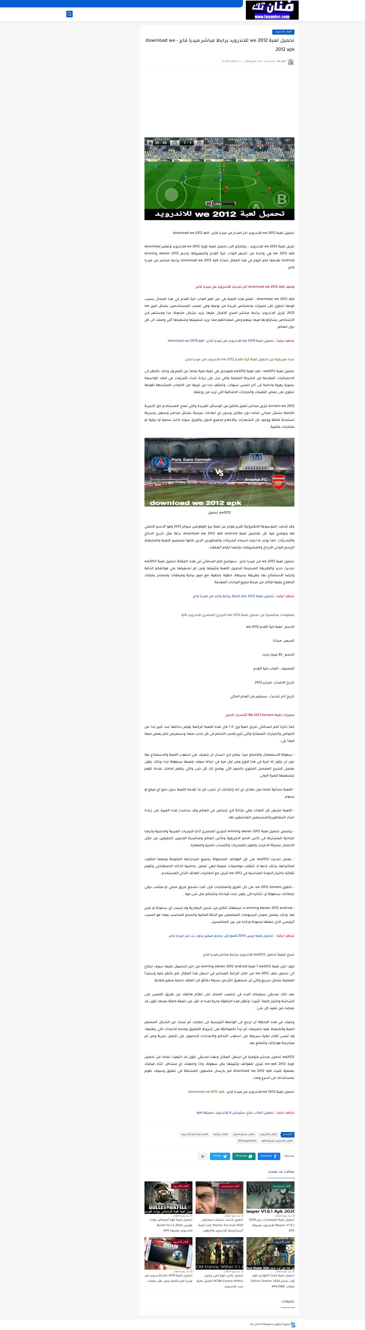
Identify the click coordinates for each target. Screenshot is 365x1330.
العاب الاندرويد (283, 32)
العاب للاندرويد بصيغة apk (277, 1141)
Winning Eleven (247, 1141)
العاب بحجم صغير (243, 1134)
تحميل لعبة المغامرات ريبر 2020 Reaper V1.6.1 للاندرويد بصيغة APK (271, 1226)
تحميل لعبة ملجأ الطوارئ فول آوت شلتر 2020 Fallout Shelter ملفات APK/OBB (272, 1281)
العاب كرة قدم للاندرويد (194, 1134)
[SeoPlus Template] (293, 1324)
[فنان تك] (272, 10)
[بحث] (69, 14)
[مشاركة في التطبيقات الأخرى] (202, 1156)
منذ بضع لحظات (283, 1215)
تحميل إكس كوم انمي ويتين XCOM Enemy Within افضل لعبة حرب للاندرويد (220, 1281)
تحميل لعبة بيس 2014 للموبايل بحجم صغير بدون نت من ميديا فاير (221, 936)
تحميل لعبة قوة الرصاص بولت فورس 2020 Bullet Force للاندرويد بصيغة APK (171, 1226)
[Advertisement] (219, 105)
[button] (269, 1156)
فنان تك (255, 1324)
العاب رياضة (221, 1134)
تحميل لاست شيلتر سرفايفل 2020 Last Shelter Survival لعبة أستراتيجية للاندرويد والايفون (220, 1226)
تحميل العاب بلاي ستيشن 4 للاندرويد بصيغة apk (235, 1113)
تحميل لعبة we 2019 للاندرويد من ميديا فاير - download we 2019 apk (221, 341)
